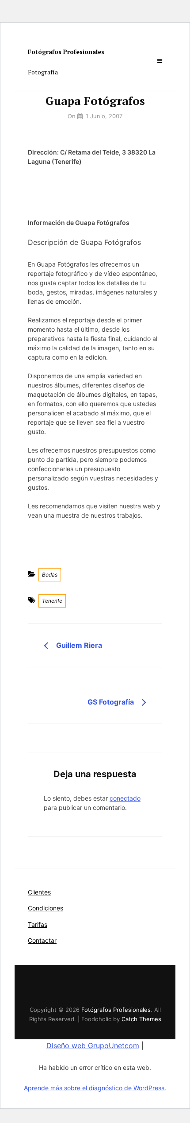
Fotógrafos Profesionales (66, 51)
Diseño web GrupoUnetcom (92, 1045)
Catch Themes (141, 1018)
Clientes (39, 892)
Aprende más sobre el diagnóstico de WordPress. (95, 1088)
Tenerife (52, 600)
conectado (125, 798)
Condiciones (45, 908)
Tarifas (37, 924)
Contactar (42, 940)
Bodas (49, 574)
